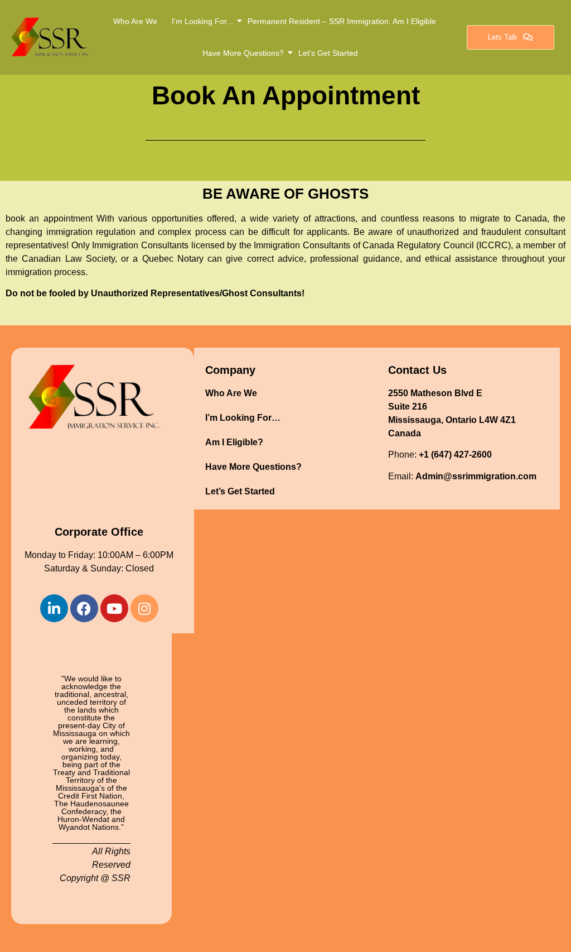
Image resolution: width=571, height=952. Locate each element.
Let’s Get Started (328, 53)
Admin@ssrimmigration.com (475, 476)
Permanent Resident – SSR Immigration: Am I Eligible (342, 21)
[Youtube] (114, 608)
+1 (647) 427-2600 (455, 454)
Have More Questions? (243, 53)
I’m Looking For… (242, 417)
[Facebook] (84, 608)
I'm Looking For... (202, 21)
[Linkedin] (54, 608)
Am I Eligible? (234, 442)
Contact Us (417, 370)
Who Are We (135, 21)
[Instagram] (144, 608)
